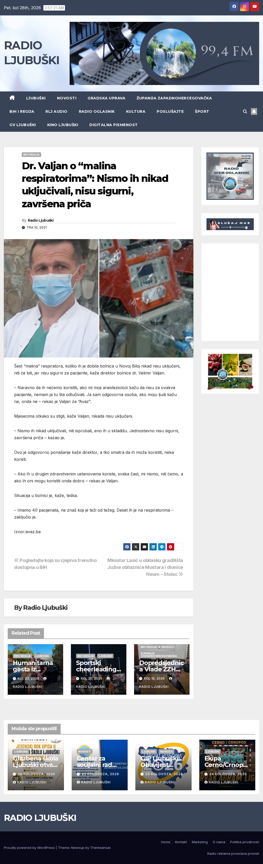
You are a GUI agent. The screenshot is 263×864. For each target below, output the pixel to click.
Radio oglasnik (97, 111)
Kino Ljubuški (62, 125)
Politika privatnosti (244, 842)
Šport (202, 111)
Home (165, 842)
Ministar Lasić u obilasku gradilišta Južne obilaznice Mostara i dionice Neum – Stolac (145, 567)
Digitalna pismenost (113, 125)
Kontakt (181, 842)
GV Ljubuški (23, 125)
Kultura (136, 111)
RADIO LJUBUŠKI (40, 817)
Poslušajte (170, 111)
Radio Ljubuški (40, 220)
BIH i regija (22, 111)
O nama (219, 842)
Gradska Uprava (106, 98)
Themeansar (100, 848)
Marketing (200, 842)
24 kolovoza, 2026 (228, 774)
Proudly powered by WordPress (30, 848)
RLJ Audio (56, 111)
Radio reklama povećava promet (233, 853)
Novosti (67, 98)
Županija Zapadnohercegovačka (174, 98)
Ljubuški (36, 98)
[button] (245, 111)
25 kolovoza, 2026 (100, 774)
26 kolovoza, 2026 (36, 774)
